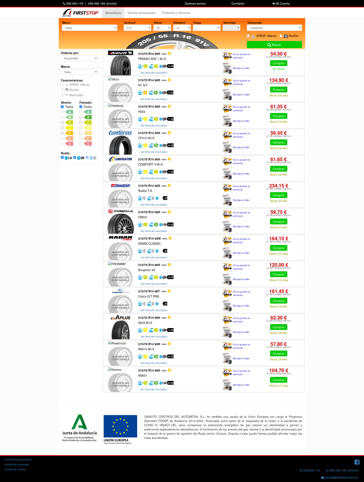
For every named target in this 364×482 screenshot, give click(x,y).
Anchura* (130, 22)
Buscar (276, 44)
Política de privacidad (16, 464)
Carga (197, 22)
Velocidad (229, 22)
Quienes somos (195, 3)
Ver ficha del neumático (154, 72)
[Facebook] (357, 462)
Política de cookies (15, 469)
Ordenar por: (70, 53)
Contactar (238, 3)
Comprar (279, 63)
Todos (69, 107)
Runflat (73, 90)
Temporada (254, 22)
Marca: (66, 66)
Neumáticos (113, 13)
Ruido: (66, 153)
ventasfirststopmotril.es (341, 477)
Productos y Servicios (176, 13)
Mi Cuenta (282, 3)
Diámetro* (180, 22)
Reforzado (75, 95)
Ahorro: (66, 102)
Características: (72, 80)
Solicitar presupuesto (141, 13)
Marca (66, 22)
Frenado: (85, 102)
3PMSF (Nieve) (79, 84)
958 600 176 (74, 3)
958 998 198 (102, 3)
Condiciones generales (17, 459)
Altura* (158, 22)
